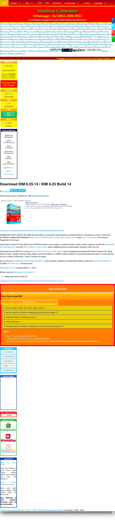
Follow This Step (29, 302)
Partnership (51, 510)
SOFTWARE (8, 361)
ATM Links (9, 171)
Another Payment (9, 174)
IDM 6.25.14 (35, 237)
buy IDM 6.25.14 (18, 261)
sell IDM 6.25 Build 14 (102, 261)
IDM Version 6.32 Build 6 (38, 196)
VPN (6, 366)
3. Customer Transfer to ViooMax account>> (20, 317)
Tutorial (60, 510)
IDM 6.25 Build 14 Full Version (35, 247)
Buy (28, 3)
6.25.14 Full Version (90, 237)
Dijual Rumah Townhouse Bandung (8, 483)
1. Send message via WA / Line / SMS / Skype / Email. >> (25, 308)
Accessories (70, 3)
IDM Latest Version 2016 (66, 237)
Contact (87, 3)
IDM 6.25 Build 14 (48, 237)
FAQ (40, 3)
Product (14, 3)
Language (98, 3)
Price (9, 510)
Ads (44, 510)
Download (57, 3)
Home (4, 3)
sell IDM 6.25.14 (14, 263)
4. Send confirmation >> (12, 322)
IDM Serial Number (55, 230)
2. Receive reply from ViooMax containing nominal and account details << (31, 312)
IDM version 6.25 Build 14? (24, 272)
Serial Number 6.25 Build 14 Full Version (46, 251)
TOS (47, 3)
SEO (39, 510)
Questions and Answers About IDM (15, 230)
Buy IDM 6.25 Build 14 (36, 261)
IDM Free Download (38, 230)
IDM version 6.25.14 (8, 267)
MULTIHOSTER (9, 357)
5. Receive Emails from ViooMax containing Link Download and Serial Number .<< (34, 326)
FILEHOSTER (9, 352)
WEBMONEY (8, 370)
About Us (20, 510)
